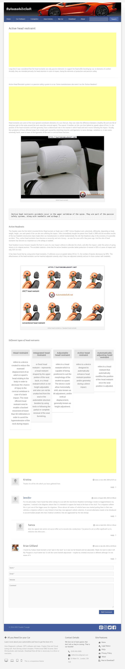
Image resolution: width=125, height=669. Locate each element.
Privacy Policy (106, 653)
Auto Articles (48, 19)
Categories (34, 19)
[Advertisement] (62, 50)
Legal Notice (105, 646)
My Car (60, 19)
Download (72, 19)
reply (112, 487)
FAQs (103, 649)
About (83, 19)
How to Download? (107, 660)
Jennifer (27, 498)
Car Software (20, 19)
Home (9, 19)
